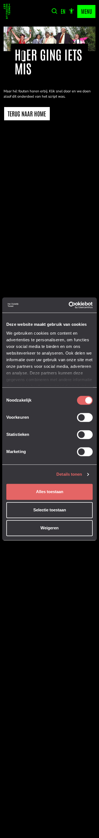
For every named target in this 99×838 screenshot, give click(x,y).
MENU (86, 11)
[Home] (7, 11)
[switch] (85, 417)
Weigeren (49, 528)
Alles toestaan (49, 492)
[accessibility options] (71, 11)
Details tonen (69, 474)
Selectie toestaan (49, 510)
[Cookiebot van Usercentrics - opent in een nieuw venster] (70, 304)
